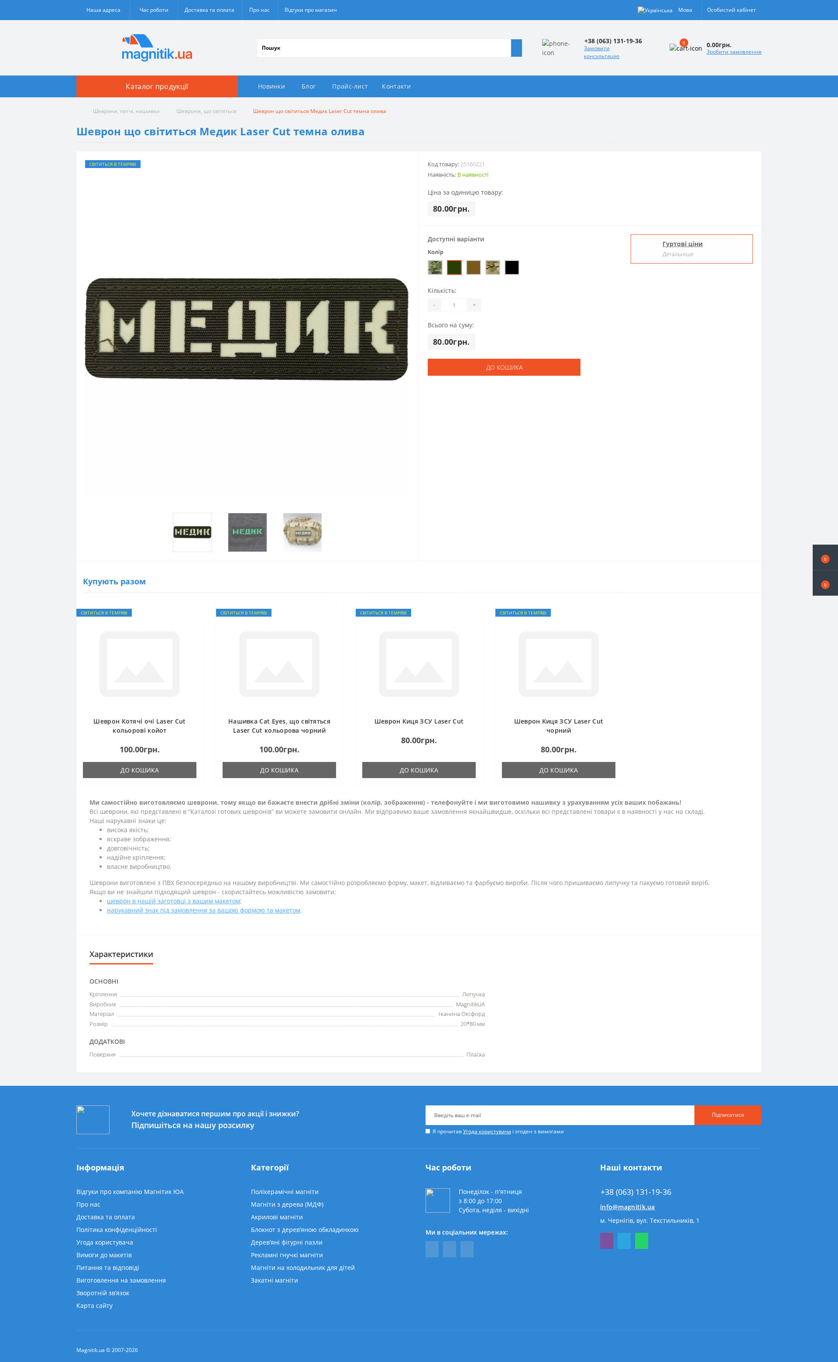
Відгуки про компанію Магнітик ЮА (130, 1191)
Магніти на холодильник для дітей (303, 1267)
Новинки (271, 86)
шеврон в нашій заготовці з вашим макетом (173, 901)
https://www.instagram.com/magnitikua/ (467, 1249)
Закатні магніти (274, 1280)
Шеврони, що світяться (206, 111)
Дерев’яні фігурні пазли (287, 1242)
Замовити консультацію (601, 52)
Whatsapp (641, 1241)
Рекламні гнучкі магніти (287, 1255)
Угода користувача (487, 1131)
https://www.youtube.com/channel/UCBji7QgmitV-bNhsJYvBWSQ (449, 1249)
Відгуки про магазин (311, 10)
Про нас (259, 10)
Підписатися (728, 1114)
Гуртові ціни (683, 244)
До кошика (504, 367)
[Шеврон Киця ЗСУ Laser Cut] (419, 663)
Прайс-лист (350, 86)
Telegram (624, 1241)
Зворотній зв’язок (102, 1293)
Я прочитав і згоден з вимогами (498, 1131)
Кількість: (442, 290)
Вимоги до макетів (104, 1255)
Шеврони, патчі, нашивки (126, 111)
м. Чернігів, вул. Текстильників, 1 (650, 1220)
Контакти (396, 86)
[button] (825, 583)
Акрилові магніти (277, 1217)
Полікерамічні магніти (285, 1191)
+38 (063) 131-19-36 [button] (636, 1192)
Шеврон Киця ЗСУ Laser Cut (419, 721)
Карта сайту (94, 1305)
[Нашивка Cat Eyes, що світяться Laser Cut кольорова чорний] (279, 663)
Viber (606, 1241)
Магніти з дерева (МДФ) (287, 1204)
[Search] (516, 48)
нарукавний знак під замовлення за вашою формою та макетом (203, 910)
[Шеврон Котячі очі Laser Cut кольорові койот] (139, 663)
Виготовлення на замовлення (121, 1280)
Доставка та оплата (209, 10)
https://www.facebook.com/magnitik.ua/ (432, 1249)
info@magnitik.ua (627, 1207)
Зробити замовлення (734, 51)
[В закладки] (193, 615)
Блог (309, 86)
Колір (435, 252)
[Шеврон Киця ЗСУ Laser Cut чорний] (558, 663)
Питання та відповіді (107, 1267)
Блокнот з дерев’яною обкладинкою (305, 1229)
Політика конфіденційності (116, 1229)
